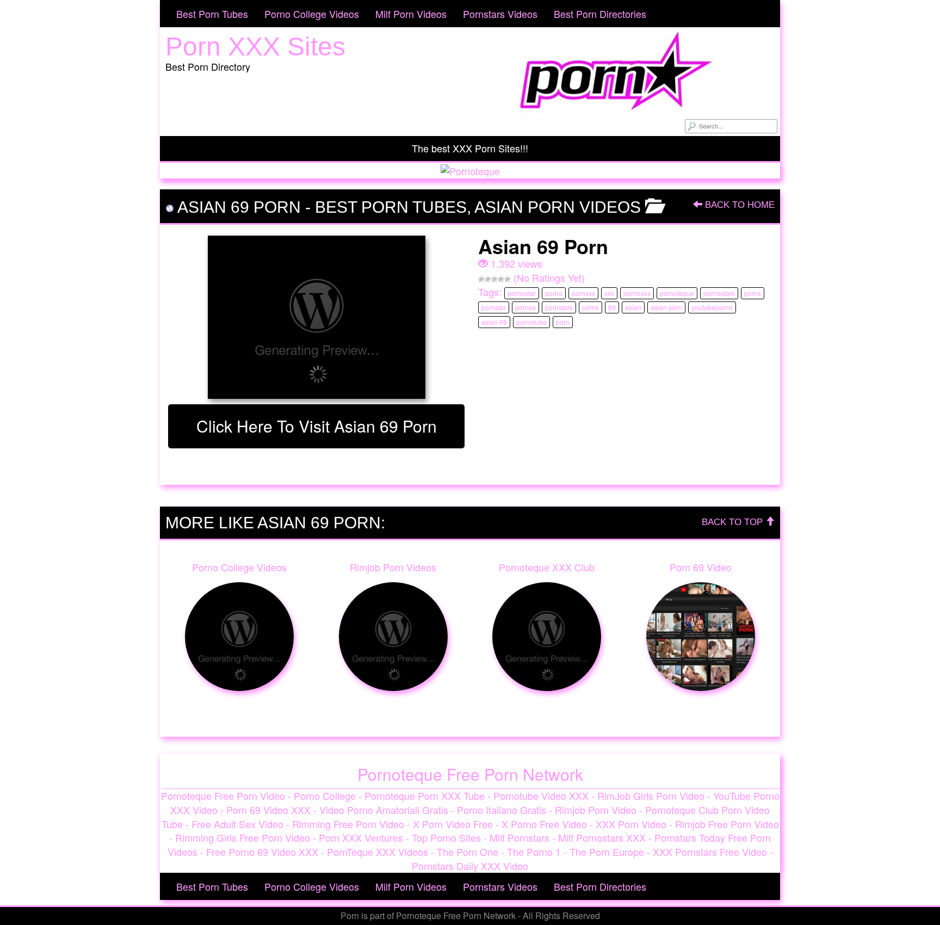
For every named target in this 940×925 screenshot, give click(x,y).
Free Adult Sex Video (237, 824)
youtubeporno (712, 307)
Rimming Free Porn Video (348, 824)
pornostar (522, 293)
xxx (609, 293)
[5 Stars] (507, 279)
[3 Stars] (494, 279)
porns (590, 307)
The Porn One (467, 851)
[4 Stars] (501, 279)
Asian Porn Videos (557, 207)
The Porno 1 (534, 851)
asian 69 (494, 321)
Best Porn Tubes (212, 14)
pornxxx (583, 293)
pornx (752, 293)
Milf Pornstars (519, 837)
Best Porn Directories (600, 14)
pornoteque (677, 293)
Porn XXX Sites (255, 46)
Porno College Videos (311, 14)
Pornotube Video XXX (541, 795)
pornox (525, 307)
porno (553, 293)
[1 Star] (481, 279)
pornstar (493, 307)
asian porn (666, 307)
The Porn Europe (607, 851)
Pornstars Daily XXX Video (470, 866)
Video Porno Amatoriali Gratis (383, 810)
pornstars (559, 307)
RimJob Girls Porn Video (650, 795)
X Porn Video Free (453, 824)
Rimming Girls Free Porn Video (242, 837)
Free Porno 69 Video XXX (262, 851)
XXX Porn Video (631, 824)
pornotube (531, 321)
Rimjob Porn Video (595, 810)
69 (612, 307)
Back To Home (738, 205)
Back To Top (733, 522)
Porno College (325, 795)
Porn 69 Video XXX (268, 810)
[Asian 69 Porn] (316, 317)
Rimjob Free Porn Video (727, 824)
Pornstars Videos (500, 14)
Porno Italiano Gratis (501, 810)
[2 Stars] (488, 279)
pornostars (719, 293)
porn (563, 321)
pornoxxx (637, 293)
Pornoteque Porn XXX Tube (424, 795)
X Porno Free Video (544, 824)
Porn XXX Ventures (361, 837)
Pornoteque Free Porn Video (223, 795)
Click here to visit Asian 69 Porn (316, 425)
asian (633, 307)
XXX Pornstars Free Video (710, 851)
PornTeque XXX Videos (377, 851)
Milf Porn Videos (411, 14)
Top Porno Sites (446, 837)
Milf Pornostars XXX (602, 837)
